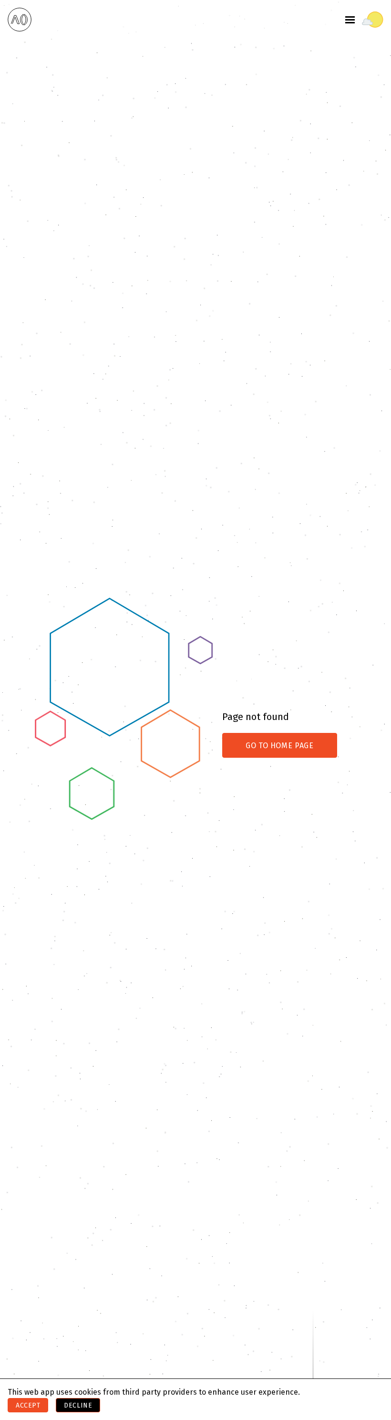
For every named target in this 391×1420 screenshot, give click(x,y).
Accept (28, 1405)
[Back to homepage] (19, 20)
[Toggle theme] (372, 20)
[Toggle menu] (350, 20)
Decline (78, 1405)
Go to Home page (280, 745)
